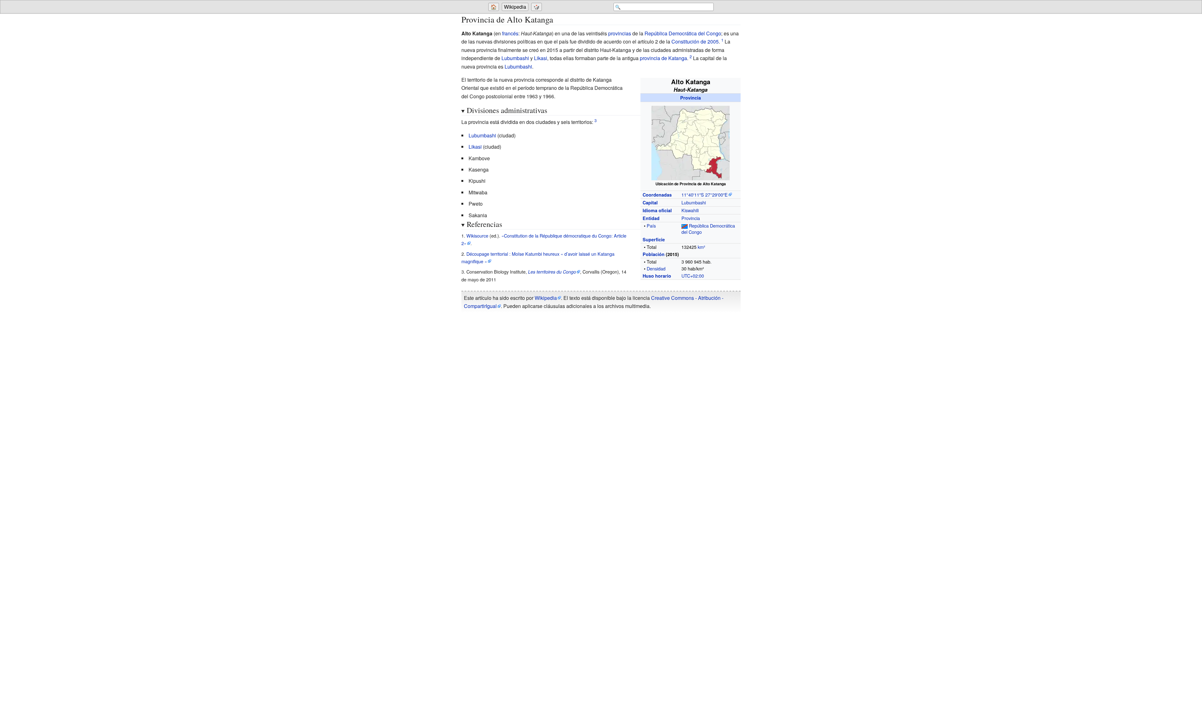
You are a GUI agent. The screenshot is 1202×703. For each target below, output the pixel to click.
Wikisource (477, 235)
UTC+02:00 (692, 275)
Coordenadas (657, 195)
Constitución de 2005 (695, 41)
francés (510, 33)
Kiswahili (690, 210)
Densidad (656, 268)
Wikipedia (515, 6)
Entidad (651, 218)
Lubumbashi (515, 58)
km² (701, 247)
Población (654, 254)
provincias (619, 33)
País (651, 225)
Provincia (690, 98)
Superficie (654, 239)
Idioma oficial (657, 210)
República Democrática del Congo (683, 33)
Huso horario (657, 276)
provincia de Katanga (663, 58)
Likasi (540, 58)
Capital (650, 202)
